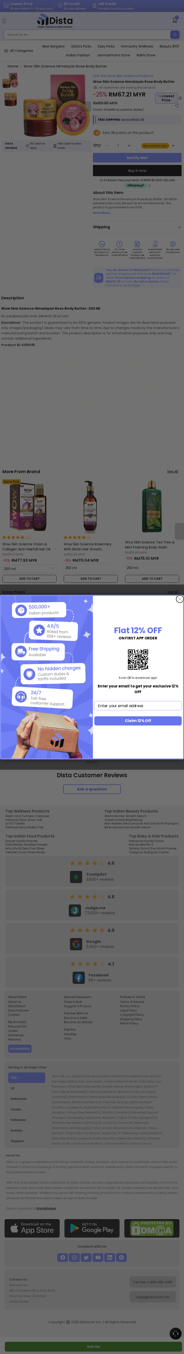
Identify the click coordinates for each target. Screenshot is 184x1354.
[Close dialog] (180, 599)
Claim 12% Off (138, 720)
